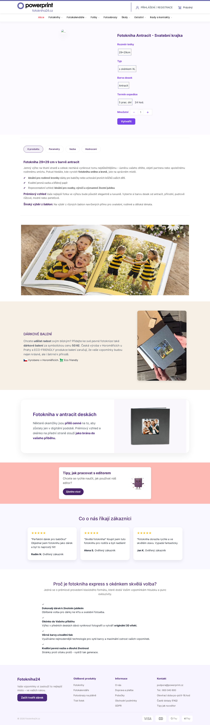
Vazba (72, 149)
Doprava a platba (124, 690)
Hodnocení (91, 149)
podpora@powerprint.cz (170, 685)
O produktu (33, 149)
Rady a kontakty (160, 17)
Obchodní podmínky (126, 700)
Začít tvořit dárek (32, 697)
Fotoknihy (54, 17)
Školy (125, 17)
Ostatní (139, 17)
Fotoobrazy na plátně (84, 695)
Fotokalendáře (75, 17)
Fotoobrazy (110, 17)
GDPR (118, 705)
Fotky (94, 17)
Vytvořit (126, 121)
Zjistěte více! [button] (73, 491)
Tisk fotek (78, 700)
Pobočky (120, 695)
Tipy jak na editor (166, 705)
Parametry (54, 149)
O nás (118, 685)
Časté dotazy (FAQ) (167, 700)
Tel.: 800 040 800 (166, 690)
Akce (41, 17)
